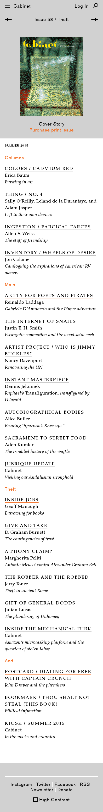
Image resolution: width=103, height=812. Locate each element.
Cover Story (51, 123)
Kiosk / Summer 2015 (35, 724)
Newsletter (41, 789)
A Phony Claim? (28, 552)
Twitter (43, 784)
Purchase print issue (51, 129)
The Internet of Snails (40, 322)
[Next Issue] (94, 19)
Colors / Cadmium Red (39, 169)
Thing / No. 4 (24, 195)
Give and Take (26, 526)
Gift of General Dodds (40, 603)
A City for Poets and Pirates (49, 296)
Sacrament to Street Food (46, 438)
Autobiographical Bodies (44, 413)
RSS (85, 784)
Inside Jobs (22, 500)
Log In (82, 6)
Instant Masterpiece (37, 380)
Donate (65, 789)
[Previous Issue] (8, 19)
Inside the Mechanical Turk (48, 629)
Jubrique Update (30, 464)
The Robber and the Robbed (47, 578)
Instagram (21, 784)
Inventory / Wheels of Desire (50, 253)
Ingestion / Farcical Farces (48, 227)
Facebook (65, 784)
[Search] (95, 5)
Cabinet (22, 6)
